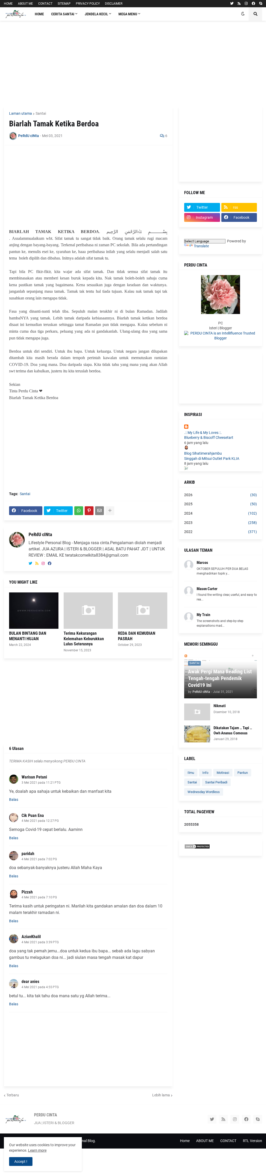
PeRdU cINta (40, 534)
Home (185, 1141)
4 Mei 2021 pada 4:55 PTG (40, 987)
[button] (243, 14)
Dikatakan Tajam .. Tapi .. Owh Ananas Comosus (233, 730)
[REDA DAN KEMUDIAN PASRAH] (142, 610)
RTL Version (252, 1141)
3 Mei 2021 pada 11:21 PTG (41, 782)
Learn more (37, 1150)
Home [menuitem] (39, 14)
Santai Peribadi (216, 782)
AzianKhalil (31, 936)
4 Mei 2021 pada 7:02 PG (39, 859)
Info (205, 773)
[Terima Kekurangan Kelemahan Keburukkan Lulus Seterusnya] (88, 610)
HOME (8, 3)
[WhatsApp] (78, 510)
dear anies (30, 981)
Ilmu (191, 773)
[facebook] (253, 3)
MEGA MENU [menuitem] (127, 14)
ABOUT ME (25, 3)
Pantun (242, 773)
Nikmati (220, 705)
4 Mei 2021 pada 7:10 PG (39, 897)
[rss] (239, 3)
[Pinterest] (89, 510)
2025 (220, 504)
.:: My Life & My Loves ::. (203, 433)
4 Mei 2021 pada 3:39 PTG (40, 942)
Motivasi (223, 773)
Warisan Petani (34, 777)
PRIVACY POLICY (88, 3)
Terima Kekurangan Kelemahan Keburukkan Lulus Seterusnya (84, 639)
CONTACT (45, 3)
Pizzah (27, 892)
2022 (220, 532)
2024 (220, 513)
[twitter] (232, 3)
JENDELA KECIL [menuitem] (96, 14)
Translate (201, 246)
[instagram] (246, 3)
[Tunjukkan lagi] (109, 510)
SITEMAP (64, 3)
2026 (220, 495)
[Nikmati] (197, 711)
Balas (13, 799)
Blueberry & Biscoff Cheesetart (208, 437)
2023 (220, 523)
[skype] (260, 3)
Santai (41, 113)
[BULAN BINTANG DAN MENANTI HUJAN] (33, 610)
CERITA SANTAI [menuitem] (62, 14)
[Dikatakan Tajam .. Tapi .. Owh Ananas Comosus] (197, 734)
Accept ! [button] (20, 1161)
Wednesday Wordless (204, 792)
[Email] (99, 510)
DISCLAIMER (113, 3)
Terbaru (12, 1095)
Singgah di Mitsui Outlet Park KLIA (211, 458)
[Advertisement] (133, 63)
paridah (28, 853)
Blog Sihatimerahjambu (203, 453)
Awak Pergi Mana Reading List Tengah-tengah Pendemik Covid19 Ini (220, 678)
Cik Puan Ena (33, 815)
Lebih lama (161, 1095)
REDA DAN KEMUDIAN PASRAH (136, 636)
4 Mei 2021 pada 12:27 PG (40, 821)
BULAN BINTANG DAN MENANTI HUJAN (27, 636)
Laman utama (20, 113)
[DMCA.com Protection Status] (197, 848)
